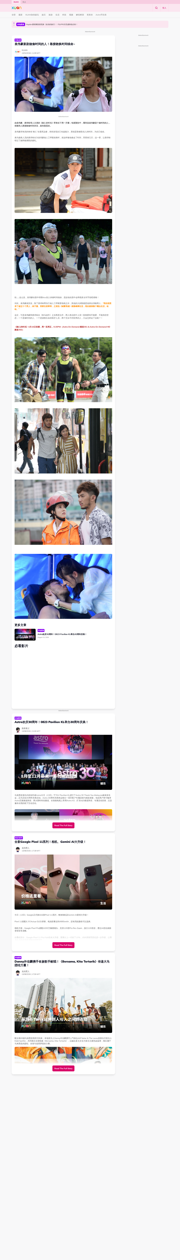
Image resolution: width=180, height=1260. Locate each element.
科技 (64, 14)
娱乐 (44, 14)
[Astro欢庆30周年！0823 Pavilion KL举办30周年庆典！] (25, 635)
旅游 (51, 14)
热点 (24, 2)
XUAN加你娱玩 (32, 14)
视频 (71, 14)
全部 (14, 14)
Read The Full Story (63, 825)
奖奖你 (90, 14)
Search (156, 8)
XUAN (16, 2)
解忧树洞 (80, 14)
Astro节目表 (101, 14)
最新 (20, 14)
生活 (57, 14)
